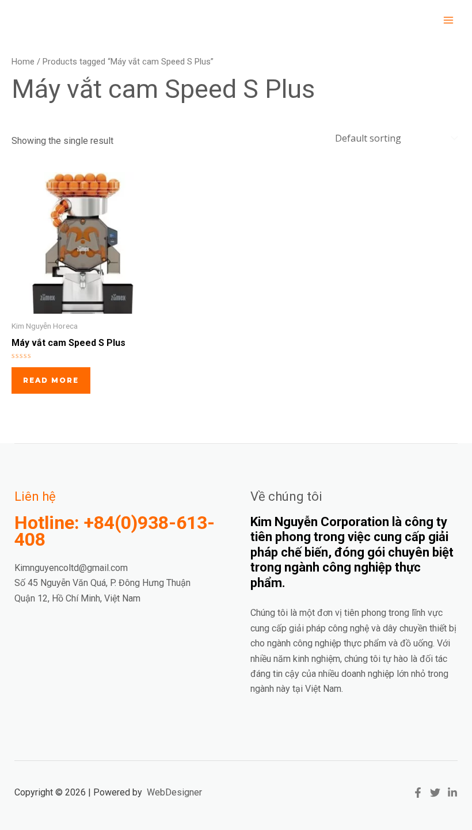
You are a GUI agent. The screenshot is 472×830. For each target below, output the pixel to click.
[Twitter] (435, 792)
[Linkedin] (452, 792)
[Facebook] (418, 792)
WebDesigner (174, 792)
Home (23, 61)
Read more (51, 380)
